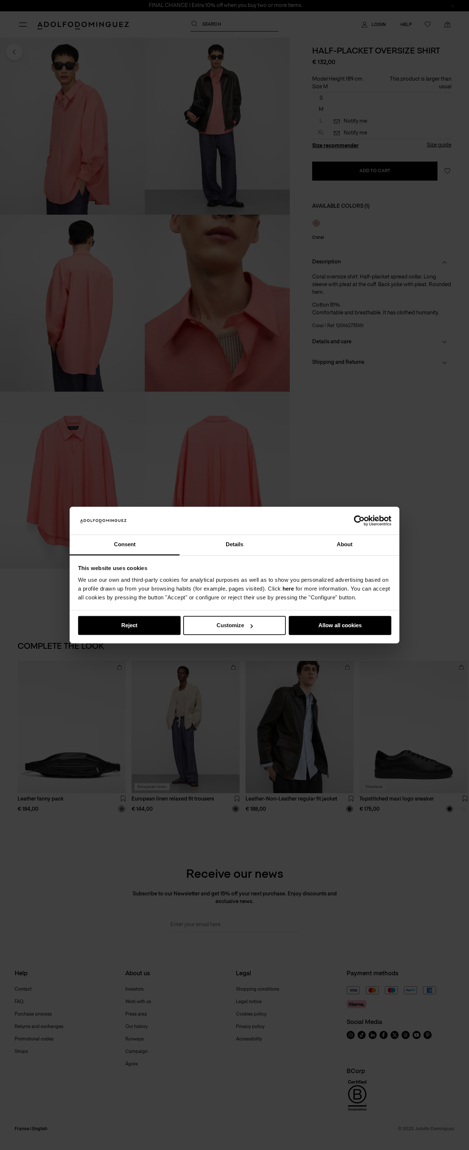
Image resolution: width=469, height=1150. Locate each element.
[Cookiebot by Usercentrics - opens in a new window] (359, 520)
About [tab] (344, 544)
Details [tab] (234, 544)
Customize (230, 625)
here (288, 588)
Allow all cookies (340, 625)
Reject (129, 625)
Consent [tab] (125, 544)
